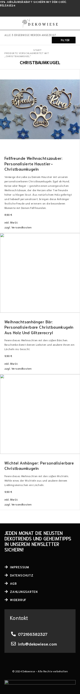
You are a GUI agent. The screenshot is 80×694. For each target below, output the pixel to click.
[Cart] (74, 23)
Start (37, 49)
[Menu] (7, 23)
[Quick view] (3, 80)
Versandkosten (21, 227)
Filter (65, 40)
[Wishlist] (3, 74)
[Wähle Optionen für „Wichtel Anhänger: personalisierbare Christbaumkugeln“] (76, 449)
